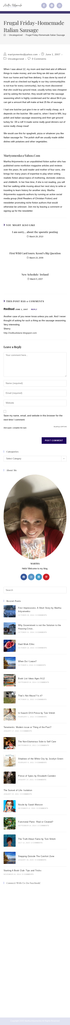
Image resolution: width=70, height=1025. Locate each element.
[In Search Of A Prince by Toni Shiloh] (10, 714)
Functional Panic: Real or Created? (35, 822)
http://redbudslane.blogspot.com (20, 333)
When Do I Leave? (27, 661)
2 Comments (43, 745)
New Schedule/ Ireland (35, 274)
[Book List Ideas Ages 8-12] (10, 680)
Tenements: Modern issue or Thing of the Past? (27, 727)
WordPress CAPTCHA (60, 426)
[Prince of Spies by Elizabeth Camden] (10, 778)
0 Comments (39, 59)
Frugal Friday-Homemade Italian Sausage (45, 35)
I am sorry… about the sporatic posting (35, 232)
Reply (34, 309)
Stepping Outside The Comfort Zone (36, 856)
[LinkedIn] (38, 577)
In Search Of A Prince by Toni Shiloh (36, 713)
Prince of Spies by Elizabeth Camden (37, 776)
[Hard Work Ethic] (10, 646)
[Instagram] (59, 5)
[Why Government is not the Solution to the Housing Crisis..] (10, 628)
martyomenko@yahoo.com (23, 54)
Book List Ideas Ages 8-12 (31, 678)
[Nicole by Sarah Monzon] (10, 806)
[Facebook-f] (44, 5)
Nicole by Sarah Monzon (30, 804)
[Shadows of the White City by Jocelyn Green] (10, 760)
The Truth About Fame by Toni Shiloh (37, 839)
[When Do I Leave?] (10, 663)
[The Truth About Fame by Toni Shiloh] (10, 840)
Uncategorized (16, 59)
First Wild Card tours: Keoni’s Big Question (35, 253)
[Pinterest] (52, 5)
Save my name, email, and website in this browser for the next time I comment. (33, 417)
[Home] (5, 35)
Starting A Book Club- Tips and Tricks (23, 870)
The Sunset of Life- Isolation (18, 790)
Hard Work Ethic (26, 644)
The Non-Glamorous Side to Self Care (37, 741)
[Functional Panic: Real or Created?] (10, 823)
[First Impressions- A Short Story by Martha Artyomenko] (10, 611)
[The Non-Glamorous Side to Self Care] (10, 743)
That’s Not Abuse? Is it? (30, 695)
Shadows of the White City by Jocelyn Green (40, 759)
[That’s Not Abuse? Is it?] (10, 697)
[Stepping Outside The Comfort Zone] (10, 858)
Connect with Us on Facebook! (24, 883)
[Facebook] (24, 577)
